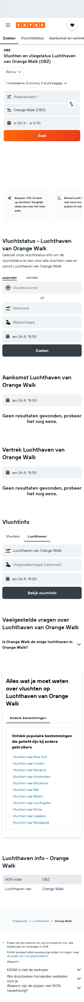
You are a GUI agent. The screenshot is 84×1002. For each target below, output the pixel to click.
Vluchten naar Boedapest (31, 822)
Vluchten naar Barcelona (30, 783)
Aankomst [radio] (9, 277)
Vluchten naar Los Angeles (32, 803)
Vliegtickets (19, 921)
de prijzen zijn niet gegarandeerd (27, 956)
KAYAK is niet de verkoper (27, 969)
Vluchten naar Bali (26, 790)
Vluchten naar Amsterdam (31, 776)
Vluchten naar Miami (27, 796)
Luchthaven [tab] (37, 536)
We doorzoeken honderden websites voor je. (37, 978)
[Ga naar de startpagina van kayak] (30, 25)
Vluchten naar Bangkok (29, 770)
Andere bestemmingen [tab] (28, 718)
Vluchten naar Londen (29, 763)
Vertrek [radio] (32, 277)
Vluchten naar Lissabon (29, 816)
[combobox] (46, 308)
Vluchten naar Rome (27, 809)
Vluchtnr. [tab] (13, 536)
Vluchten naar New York (30, 757)
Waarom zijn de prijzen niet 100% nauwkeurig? (34, 988)
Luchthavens (41, 921)
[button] (8, 25)
